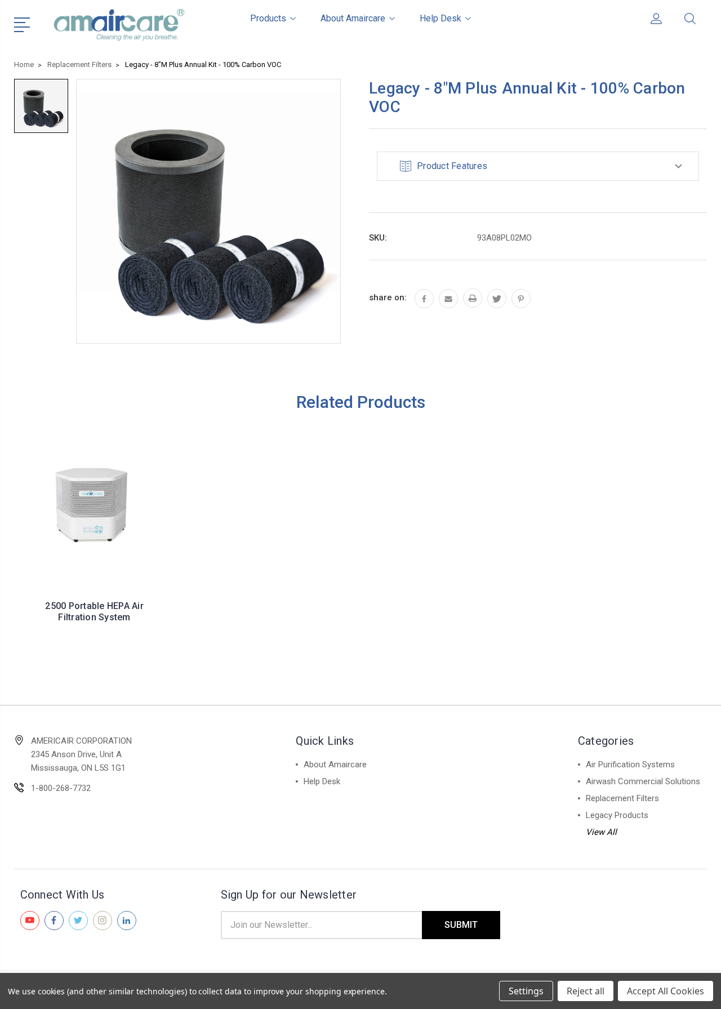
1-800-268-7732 (61, 788)
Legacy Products (617, 815)
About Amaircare (353, 18)
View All (601, 832)
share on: (388, 297)
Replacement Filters (622, 798)
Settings (526, 991)
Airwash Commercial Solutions (643, 781)
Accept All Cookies (665, 991)
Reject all (585, 991)
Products (268, 18)
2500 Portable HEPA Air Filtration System (94, 612)
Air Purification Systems (630, 764)
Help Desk (440, 18)
